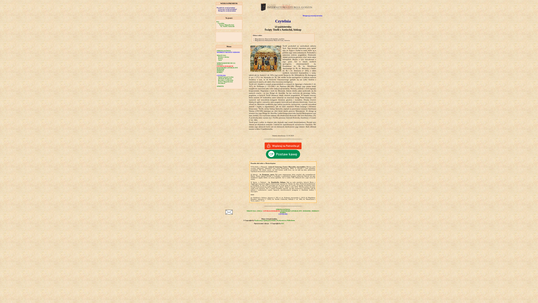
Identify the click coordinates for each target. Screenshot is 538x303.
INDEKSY (220, 71)
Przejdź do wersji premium (226, 8)
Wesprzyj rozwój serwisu (312, 16)
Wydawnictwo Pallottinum (286, 220)
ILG (217, 22)
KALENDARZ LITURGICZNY (227, 68)
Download (221, 83)
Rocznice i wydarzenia (225, 80)
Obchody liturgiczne (225, 78)
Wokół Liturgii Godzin (225, 77)
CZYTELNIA (221, 75)
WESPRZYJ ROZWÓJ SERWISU (228, 52)
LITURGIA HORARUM (225, 66)
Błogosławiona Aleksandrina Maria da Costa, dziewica (272, 40)
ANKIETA (220, 86)
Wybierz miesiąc (223, 57)
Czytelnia (221, 23)
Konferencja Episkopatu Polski (264, 220)
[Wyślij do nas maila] (229, 214)
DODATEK (220, 69)
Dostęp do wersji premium (227, 11)
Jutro (220, 60)
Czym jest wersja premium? (227, 9)
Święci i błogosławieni (226, 25)
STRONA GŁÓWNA (224, 51)
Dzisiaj (220, 58)
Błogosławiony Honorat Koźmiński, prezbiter (269, 39)
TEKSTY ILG (251, 211)
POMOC (220, 72)
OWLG (259, 211)
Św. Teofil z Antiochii (227, 26)
